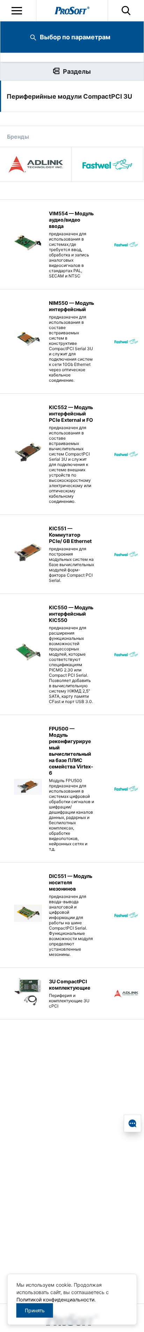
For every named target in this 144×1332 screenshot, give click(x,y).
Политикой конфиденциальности (55, 1300)
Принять (35, 1310)
